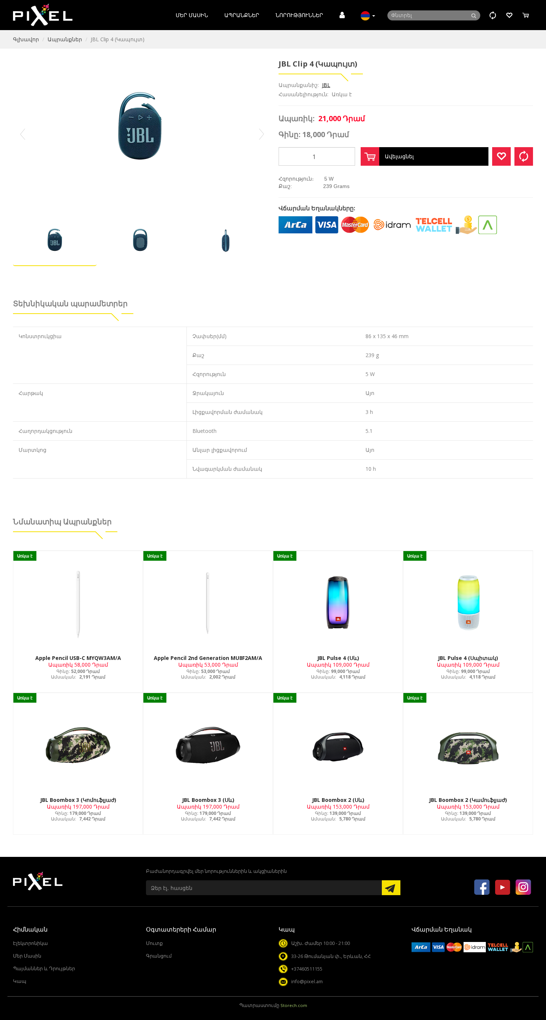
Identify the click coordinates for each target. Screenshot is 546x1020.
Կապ (19, 981)
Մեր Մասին (192, 15)
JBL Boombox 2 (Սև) (338, 799)
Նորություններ (299, 15)
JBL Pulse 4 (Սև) (338, 657)
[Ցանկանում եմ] (501, 156)
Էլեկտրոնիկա (30, 943)
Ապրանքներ (241, 15)
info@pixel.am (307, 981)
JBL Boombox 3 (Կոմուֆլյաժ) (78, 799)
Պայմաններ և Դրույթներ (44, 968)
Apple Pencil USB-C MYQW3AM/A (78, 657)
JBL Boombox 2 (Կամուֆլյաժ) (468, 799)
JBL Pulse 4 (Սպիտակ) (468, 657)
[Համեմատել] (523, 156)
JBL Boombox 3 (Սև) (208, 799)
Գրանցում (159, 956)
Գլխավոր (26, 39)
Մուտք (154, 943)
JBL (326, 84)
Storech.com (293, 1005)
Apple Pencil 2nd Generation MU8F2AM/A (208, 657)
